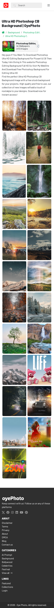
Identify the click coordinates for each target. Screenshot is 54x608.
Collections (7, 586)
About (5, 533)
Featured (6, 583)
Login (5, 590)
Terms (5, 526)
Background (14, 32)
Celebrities (7, 565)
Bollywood (7, 562)
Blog (4, 540)
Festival (6, 569)
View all (5, 572)
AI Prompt (7, 554)
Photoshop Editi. (31, 32)
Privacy (5, 530)
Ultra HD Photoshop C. (16, 36)
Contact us (7, 544)
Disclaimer (7, 522)
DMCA (5, 537)
